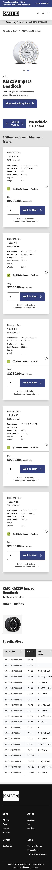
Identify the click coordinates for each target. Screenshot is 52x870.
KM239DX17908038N (13, 688)
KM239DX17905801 (13, 738)
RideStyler (26, 867)
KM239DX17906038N (13, 677)
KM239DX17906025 (13, 767)
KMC (15, 31)
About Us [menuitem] (31, 820)
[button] (26, 54)
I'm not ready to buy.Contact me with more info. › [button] (26, 220)
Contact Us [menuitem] (7, 846)
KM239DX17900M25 (13, 755)
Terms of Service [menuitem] (34, 846)
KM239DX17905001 (13, 733)
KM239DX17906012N (13, 716)
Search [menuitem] (6, 828)
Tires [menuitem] (5, 824)
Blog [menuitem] (29, 824)
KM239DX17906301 (13, 750)
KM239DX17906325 (13, 772)
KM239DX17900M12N (13, 699)
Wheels (6, 31)
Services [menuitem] (31, 828)
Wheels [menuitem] (6, 820)
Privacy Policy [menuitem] (33, 850)
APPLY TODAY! (38, 22)
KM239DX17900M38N (13, 665)
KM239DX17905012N (13, 705)
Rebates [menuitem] (6, 832)
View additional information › (16, 95)
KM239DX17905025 (13, 761)
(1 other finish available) (23, 91)
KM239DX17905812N (13, 710)
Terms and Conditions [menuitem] (36, 854)
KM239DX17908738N (13, 693)
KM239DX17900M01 (13, 727)
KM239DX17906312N (13, 722)
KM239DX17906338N (13, 682)
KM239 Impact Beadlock (31, 31)
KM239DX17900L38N (13, 660)
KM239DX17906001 (13, 744)
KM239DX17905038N (13, 671)
